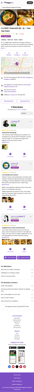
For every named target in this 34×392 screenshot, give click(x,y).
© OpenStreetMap (19, 73)
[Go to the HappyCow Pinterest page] (20, 366)
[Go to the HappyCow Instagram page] (24, 366)
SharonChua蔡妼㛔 (21, 109)
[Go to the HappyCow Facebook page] (9, 366)
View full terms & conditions (9, 301)
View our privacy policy (8, 276)
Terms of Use (17, 378)
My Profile (17, 318)
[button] (17, 64)
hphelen (13, 163)
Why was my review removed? (10, 269)
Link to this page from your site (10, 294)
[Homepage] (9, 3)
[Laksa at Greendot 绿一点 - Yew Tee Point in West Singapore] (5, 242)
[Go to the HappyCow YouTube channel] (13, 366)
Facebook (25, 54)
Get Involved (17, 327)
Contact (17, 335)
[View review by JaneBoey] (6, 123)
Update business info (10, 87)
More (2, 48)
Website (9, 54)
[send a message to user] (19, 121)
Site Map (17, 339)
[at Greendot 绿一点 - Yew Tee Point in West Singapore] (5, 147)
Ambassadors (17, 320)
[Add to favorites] (32, 11)
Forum (17, 324)
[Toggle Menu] (1, 2)
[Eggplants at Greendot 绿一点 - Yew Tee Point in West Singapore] (17, 242)
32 (4, 11)
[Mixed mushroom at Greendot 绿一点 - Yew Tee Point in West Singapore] (29, 242)
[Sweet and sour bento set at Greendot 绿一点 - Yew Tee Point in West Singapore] (5, 199)
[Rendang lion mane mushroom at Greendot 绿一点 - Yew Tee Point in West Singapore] (23, 242)
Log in (30, 3)
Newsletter (17, 325)
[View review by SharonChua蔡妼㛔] (6, 218)
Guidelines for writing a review (10, 273)
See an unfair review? (7, 298)
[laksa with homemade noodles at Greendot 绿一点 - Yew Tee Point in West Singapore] (11, 242)
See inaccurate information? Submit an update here (15, 290)
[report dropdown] (31, 121)
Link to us (17, 337)
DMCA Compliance (17, 381)
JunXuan (13, 95)
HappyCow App (17, 342)
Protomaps (11, 73)
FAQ (17, 333)
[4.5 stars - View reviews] (4, 34)
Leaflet (6, 73)
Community (17, 316)
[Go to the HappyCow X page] (17, 366)
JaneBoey (14, 121)
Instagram (17, 54)
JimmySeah (27, 85)
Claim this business (10, 92)
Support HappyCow (17, 384)
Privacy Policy (17, 375)
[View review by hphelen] (6, 165)
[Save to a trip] (28, 11)
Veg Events (17, 322)
